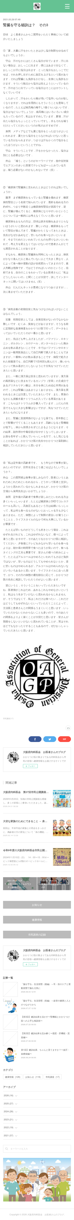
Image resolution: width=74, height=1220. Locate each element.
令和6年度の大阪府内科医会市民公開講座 (26, 850)
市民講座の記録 (37, 934)
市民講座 (53, 1076)
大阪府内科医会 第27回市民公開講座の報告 (28, 792)
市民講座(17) (8, 718)
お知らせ (37, 904)
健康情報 (37, 919)
